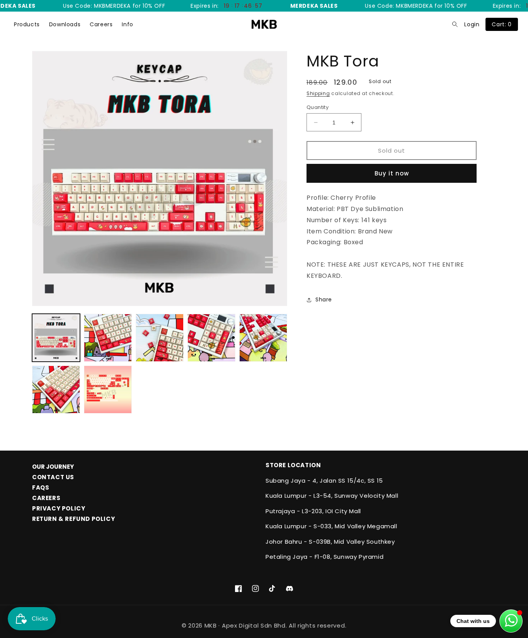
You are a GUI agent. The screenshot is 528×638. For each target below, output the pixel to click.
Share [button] (323, 299)
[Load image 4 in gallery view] (211, 338)
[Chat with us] (511, 621)
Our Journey (53, 467)
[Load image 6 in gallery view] (56, 389)
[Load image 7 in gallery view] (108, 389)
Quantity (318, 107)
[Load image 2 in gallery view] (108, 338)
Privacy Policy (58, 508)
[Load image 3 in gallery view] (160, 338)
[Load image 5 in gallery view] (263, 338)
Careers (101, 24)
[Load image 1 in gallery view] (56, 338)
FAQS (40, 487)
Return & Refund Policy (73, 519)
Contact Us (53, 477)
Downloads (64, 24)
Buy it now (392, 173)
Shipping (318, 93)
